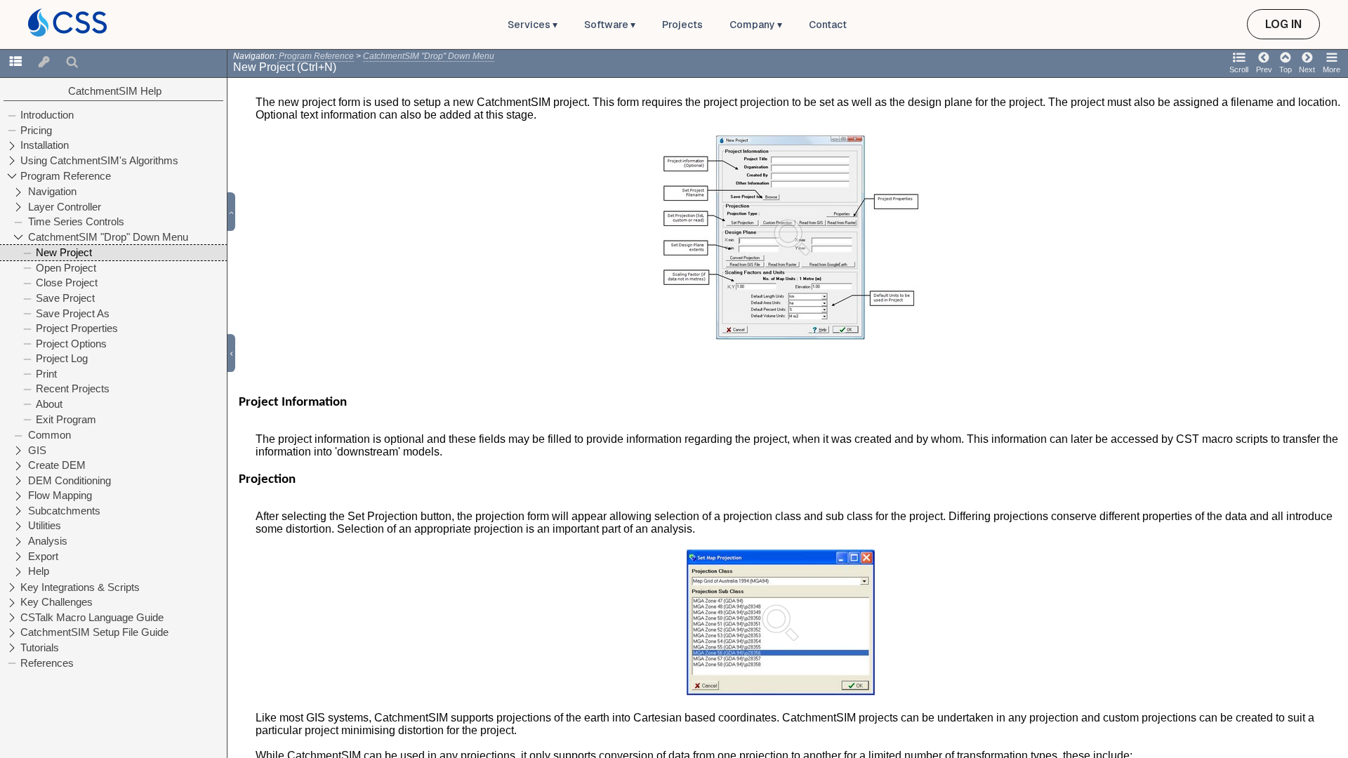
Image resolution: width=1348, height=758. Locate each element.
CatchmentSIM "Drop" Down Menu (428, 56)
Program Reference (316, 56)
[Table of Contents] (15, 62)
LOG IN (1283, 24)
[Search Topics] (72, 62)
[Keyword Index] (44, 62)
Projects (682, 24)
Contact (828, 24)
